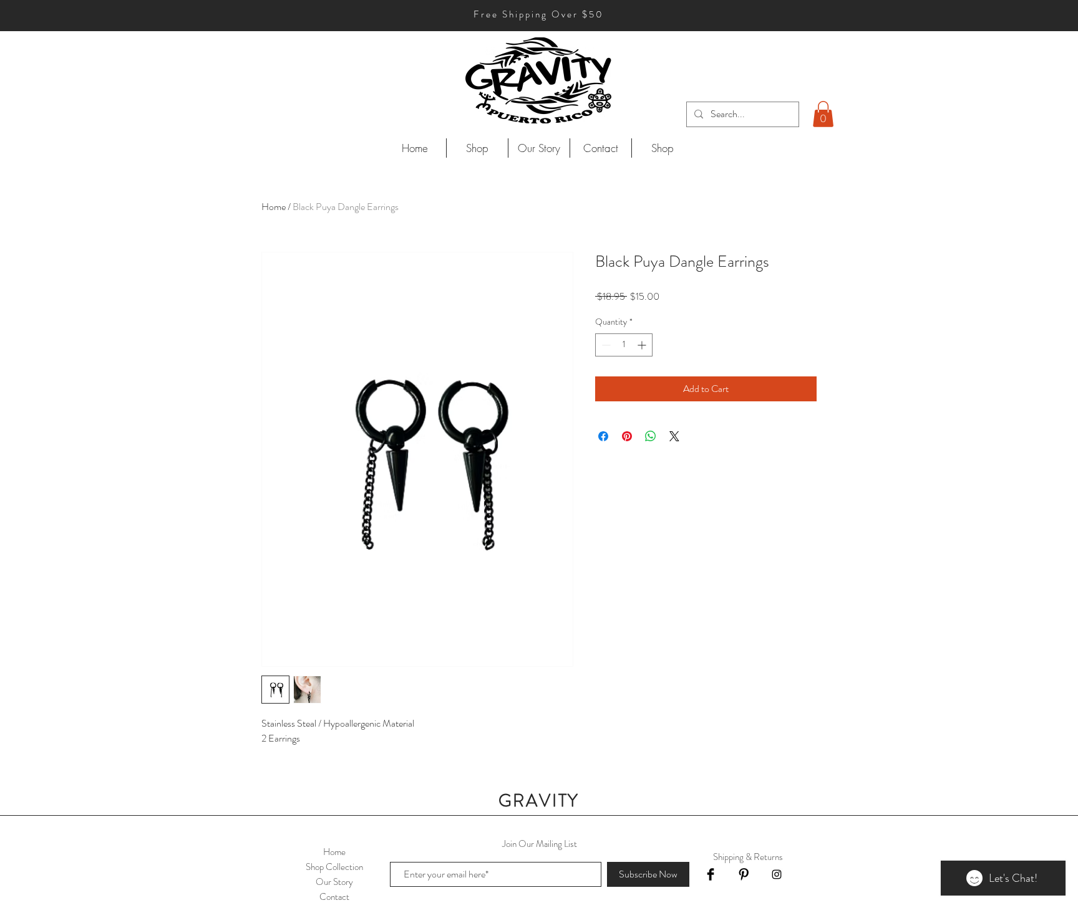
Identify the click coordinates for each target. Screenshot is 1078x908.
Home (273, 206)
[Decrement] (605, 345)
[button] (823, 114)
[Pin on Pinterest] (626, 436)
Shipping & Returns (748, 857)
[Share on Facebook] (603, 436)
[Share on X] (674, 436)
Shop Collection (334, 867)
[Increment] (643, 345)
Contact (334, 897)
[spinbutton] (624, 345)
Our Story (334, 882)
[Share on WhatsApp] (650, 436)
